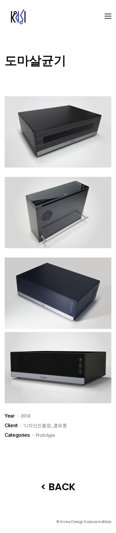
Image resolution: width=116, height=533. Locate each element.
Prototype (45, 435)
